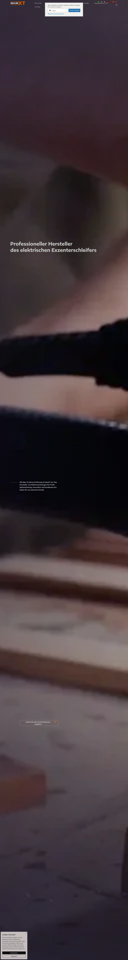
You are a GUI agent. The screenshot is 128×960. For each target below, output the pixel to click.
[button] (116, 5)
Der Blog (37, 7)
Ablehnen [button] (14, 956)
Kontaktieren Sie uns (100, 3)
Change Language (74, 10)
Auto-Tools (38, 3)
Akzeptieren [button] (14, 953)
